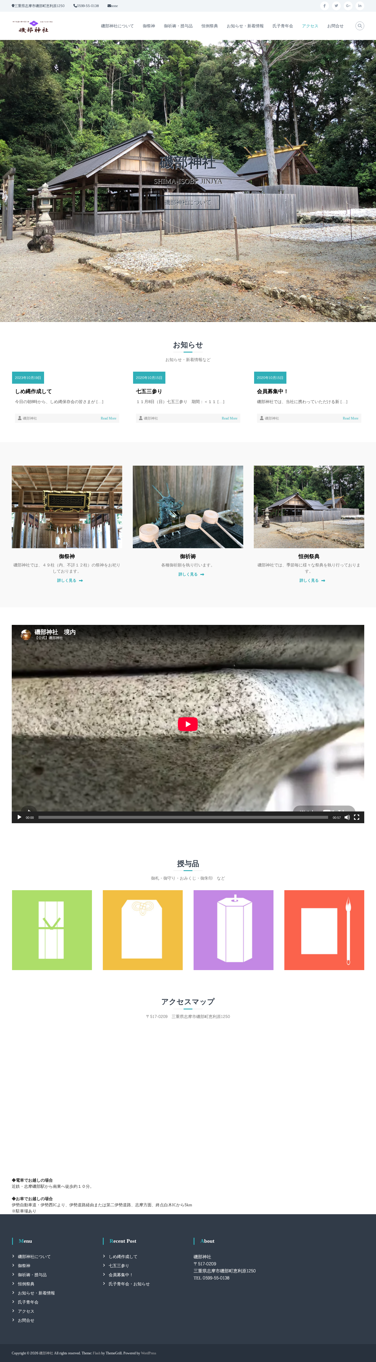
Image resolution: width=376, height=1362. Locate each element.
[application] (188, 724)
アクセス (310, 26)
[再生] (19, 817)
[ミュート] (347, 817)
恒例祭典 (210, 26)
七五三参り (149, 391)
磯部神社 (30, 418)
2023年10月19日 (28, 378)
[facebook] (324, 5)
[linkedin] (359, 5)
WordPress (148, 1353)
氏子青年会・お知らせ (129, 1284)
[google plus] (348, 5)
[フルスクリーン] (357, 817)
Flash (96, 1353)
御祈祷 (188, 556)
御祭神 (149, 26)
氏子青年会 (283, 26)
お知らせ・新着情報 (245, 26)
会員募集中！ (273, 391)
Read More (108, 418)
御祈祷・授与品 (178, 26)
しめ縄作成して (33, 391)
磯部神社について (117, 26)
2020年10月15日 (149, 378)
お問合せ (335, 26)
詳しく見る (66, 581)
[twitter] (336, 5)
